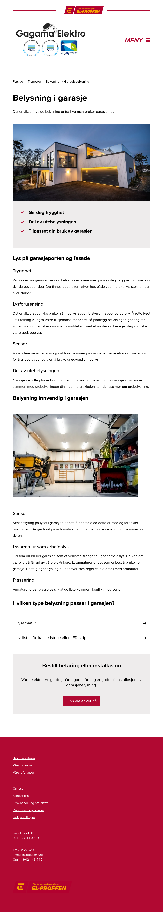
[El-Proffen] (84, 10)
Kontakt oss (21, 795)
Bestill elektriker (24, 758)
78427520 (26, 850)
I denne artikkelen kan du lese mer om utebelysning (107, 386)
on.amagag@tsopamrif (28, 854)
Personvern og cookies (28, 810)
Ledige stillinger (24, 817)
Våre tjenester (22, 765)
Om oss (18, 788)
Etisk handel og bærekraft (30, 803)
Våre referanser (23, 772)
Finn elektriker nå (81, 701)
